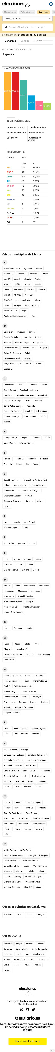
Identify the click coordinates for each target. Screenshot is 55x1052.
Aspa (24, 311)
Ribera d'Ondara (21, 728)
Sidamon (7, 781)
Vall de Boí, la (10, 850)
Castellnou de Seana (25, 395)
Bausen (38, 337)
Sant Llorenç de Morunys (37, 760)
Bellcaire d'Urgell (11, 348)
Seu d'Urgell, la (38, 776)
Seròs (24, 776)
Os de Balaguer (44, 654)
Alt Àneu (17, 295)
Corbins (43, 416)
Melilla (28, 965)
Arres (7, 305)
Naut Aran (18, 628)
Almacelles (18, 289)
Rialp (7, 728)
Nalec (7, 628)
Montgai (29, 601)
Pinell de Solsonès (11, 681)
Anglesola (26, 300)
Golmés (7, 485)
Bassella (27, 337)
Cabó (21, 385)
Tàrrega (27, 829)
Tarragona (41, 914)
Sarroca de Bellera (11, 771)
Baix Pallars (8, 332)
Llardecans (8, 564)
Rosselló (35, 734)
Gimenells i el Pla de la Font (35, 480)
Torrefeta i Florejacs (40, 818)
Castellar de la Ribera (29, 390)
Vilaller (31, 871)
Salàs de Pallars (10, 750)
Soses (17, 787)
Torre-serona (31, 813)
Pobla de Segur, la (12, 691)
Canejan (44, 385)
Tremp (17, 829)
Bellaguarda (38, 342)
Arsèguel (17, 305)
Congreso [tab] (10, 40)
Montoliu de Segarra (31, 607)
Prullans (44, 702)
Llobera (36, 570)
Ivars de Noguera (11, 527)
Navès (29, 628)
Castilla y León (22, 949)
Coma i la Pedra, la (12, 416)
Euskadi (7, 959)
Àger (33, 316)
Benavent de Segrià (12, 358)
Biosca (27, 358)
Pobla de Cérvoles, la (23, 686)
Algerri (27, 284)
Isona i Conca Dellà (12, 522)
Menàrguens (9, 591)
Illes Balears (44, 959)
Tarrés (7, 808)
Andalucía (8, 944)
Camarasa (32, 385)
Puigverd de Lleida (11, 713)
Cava (28, 401)
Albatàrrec (34, 274)
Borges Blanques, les (13, 364)
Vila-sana (8, 871)
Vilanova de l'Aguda (33, 876)
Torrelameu (23, 824)
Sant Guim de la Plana (13, 760)
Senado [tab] (25, 40)
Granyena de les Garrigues (29, 490)
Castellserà (42, 395)
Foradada (44, 459)
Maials (7, 586)
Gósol (7, 506)
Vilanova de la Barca (13, 882)
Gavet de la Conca (12, 480)
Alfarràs (7, 284)
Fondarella (32, 459)
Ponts (24, 697)
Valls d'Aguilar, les (11, 861)
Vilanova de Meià (33, 882)
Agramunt (28, 268)
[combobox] (29, 27)
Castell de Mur (10, 390)
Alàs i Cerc (29, 295)
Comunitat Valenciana (35, 954)
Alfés (17, 284)
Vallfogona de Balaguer (38, 855)
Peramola (40, 676)
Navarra (7, 970)
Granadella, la (20, 485)
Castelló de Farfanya (12, 401)
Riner (7, 734)
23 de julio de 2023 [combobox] (13, 18)
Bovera (39, 364)
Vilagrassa (20, 871)
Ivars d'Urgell (29, 522)
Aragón (19, 944)
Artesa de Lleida (32, 305)
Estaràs (47, 438)
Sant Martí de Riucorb (13, 765)
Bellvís (28, 353)
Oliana (17, 644)
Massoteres (44, 586)
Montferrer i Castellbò (13, 601)
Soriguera (42, 781)
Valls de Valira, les (31, 861)
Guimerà (28, 496)
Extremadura (19, 959)
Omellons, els (22, 649)
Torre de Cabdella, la (13, 813)
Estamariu (36, 438)
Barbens (32, 332)
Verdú (26, 866)
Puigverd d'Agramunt (24, 707)
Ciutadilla (31, 406)
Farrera (7, 459)
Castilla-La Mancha (39, 949)
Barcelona (8, 914)
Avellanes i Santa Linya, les (15, 316)
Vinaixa (39, 887)
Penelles (28, 676)
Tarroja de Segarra (33, 802)
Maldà (17, 586)
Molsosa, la (9, 596)
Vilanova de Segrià (12, 887)
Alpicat (7, 295)
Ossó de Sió (9, 660)
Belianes (7, 342)
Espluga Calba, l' (11, 438)
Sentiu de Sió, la (11, 776)
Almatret (30, 289)
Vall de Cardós (26, 850)
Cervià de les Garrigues (13, 406)
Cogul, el (28, 411)
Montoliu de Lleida (12, 607)
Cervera (38, 401)
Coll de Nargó (42, 411)
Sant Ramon (31, 765)
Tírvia (7, 834)
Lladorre (27, 559)
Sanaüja (24, 750)
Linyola (17, 559)
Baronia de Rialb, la (12, 337)
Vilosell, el (28, 887)
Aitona (39, 268)
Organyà (30, 654)
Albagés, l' (21, 274)
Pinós (26, 681)
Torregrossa (9, 824)
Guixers (40, 501)
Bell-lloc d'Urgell (22, 342)
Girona (19, 914)
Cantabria (8, 949)
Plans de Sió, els (40, 681)
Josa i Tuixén (9, 543)
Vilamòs (42, 871)
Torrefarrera (23, 818)
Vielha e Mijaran (40, 866)
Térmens (38, 829)
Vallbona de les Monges (14, 855)
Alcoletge (39, 279)
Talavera (17, 802)
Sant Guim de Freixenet (37, 755)
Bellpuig (43, 348)
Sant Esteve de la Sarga (14, 755)
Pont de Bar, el (29, 691)
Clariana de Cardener (12, 411)
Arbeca (37, 300)
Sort (7, 787)
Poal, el (7, 686)
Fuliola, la (8, 464)
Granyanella (9, 490)
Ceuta (19, 954)
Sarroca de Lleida (30, 771)
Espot (24, 438)
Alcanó (17, 279)
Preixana (22, 702)
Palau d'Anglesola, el (12, 676)
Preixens (33, 702)
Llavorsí (20, 564)
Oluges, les (8, 649)
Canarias (40, 944)
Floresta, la (19, 459)
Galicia (31, 959)
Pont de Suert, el (11, 697)
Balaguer (21, 332)
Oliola (27, 644)
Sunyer (38, 787)
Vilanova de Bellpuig (12, 876)
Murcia (38, 965)
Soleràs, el (19, 781)
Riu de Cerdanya (21, 734)
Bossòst (29, 364)
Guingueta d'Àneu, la (13, 501)
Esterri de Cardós (27, 443)
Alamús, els (8, 274)
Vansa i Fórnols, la (11, 866)
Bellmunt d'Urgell (29, 348)
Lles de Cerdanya (11, 570)
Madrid (18, 965)
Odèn (7, 644)
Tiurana (17, 808)
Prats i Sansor (9, 702)
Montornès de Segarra (13, 612)
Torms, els (28, 808)
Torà (7, 829)
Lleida (30, 564)
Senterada (46, 771)
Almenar (41, 289)
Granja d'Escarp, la (37, 485)
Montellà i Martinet (25, 596)
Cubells (7, 422)
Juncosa (21, 543)
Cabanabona (9, 385)
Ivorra (25, 527)
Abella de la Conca (12, 268)
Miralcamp (22, 591)
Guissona (29, 501)
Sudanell (27, 787)
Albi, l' (7, 279)
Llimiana (25, 570)
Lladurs (38, 559)
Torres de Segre (38, 824)
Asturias (29, 944)
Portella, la (36, 697)
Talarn (7, 802)
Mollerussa (35, 591)
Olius (37, 644)
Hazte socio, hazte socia (27, 1041)
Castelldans (8, 395)
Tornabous (41, 808)
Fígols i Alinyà (32, 464)
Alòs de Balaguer (11, 300)
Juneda (32, 543)
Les (7, 559)
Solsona (31, 781)
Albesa (45, 274)
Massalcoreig (29, 586)
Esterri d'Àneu (10, 443)
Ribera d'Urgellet (38, 728)
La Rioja (7, 965)
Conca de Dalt (30, 416)
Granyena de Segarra (12, 496)
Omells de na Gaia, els (13, 654)
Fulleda (19, 464)
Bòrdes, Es (8, 369)
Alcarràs (27, 279)
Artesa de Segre (10, 311)
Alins (7, 289)
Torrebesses (9, 818)
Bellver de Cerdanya (12, 353)
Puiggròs (7, 707)
